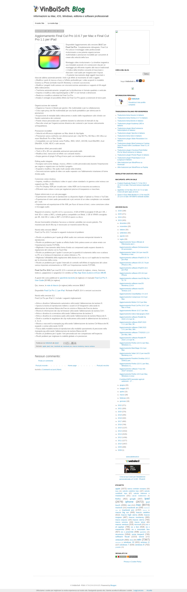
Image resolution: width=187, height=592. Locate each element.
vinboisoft (119, 540)
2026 (120, 211)
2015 (120, 428)
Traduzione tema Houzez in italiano (130, 115)
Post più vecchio (103, 366)
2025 (120, 214)
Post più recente (42, 366)
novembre (124, 226)
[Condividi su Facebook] (72, 343)
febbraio (123, 398)
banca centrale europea (137, 489)
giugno (122, 385)
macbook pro (67, 346)
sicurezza (119, 534)
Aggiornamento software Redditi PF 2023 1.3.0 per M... (133, 339)
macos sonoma (121, 522)
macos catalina (143, 512)
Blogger (113, 585)
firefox (118, 499)
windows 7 (124, 545)
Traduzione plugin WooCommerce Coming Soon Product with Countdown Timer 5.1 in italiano (133, 145)
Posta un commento (45, 361)
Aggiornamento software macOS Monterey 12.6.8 (132, 284)
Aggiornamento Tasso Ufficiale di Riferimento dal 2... (132, 243)
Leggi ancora (138, 590)
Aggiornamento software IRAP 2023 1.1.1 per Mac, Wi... (133, 323)
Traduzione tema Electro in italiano (130, 121)
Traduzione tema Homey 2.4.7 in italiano (132, 118)
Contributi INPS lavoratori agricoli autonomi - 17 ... (132, 380)
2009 (120, 447)
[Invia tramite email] (64, 343)
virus (131, 540)
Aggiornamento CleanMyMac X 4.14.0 (134, 294)
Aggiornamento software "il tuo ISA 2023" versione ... (132, 370)
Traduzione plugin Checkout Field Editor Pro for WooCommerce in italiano (132, 151)
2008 (120, 450)
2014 (120, 431)
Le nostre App (53, 23)
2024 (120, 217)
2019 (120, 415)
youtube (118, 547)
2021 (120, 408)
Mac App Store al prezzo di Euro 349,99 (90, 273)
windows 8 (139, 545)
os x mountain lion (141, 529)
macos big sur (122, 512)
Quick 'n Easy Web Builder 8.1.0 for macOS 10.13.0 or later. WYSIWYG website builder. (133, 196)
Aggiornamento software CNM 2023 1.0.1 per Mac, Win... (133, 328)
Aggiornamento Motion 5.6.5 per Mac (133, 302)
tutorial (141, 537)
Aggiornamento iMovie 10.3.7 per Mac (134, 311)
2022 (120, 405)
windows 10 (129, 542)
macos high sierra (129, 515)
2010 (120, 444)
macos (145, 510)
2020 (120, 412)
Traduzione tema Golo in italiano (129, 136)
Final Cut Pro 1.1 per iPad (54, 290)
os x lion (135, 527)
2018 (120, 418)
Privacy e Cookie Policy (132, 562)
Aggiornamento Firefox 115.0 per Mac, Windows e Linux (134, 375)
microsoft (137, 524)
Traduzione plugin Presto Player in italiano (133, 155)
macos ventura (90, 346)
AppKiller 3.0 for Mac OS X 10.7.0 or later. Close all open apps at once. (132, 191)
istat (129, 505)
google (133, 499)
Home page (72, 366)
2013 (120, 434)
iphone (129, 501)
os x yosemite (127, 532)
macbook (118, 508)
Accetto (149, 590)
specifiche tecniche (67, 278)
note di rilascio (52, 285)
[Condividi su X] (70, 343)
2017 (120, 421)
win (139, 539)
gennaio (123, 401)
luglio (122, 239)
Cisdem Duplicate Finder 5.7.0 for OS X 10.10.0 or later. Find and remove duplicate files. (133, 185)
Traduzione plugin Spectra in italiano (131, 133)
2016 (120, 425)
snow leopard (138, 534)
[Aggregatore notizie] (132, 557)
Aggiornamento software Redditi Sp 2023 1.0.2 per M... (133, 318)
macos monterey (78, 346)
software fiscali (122, 537)
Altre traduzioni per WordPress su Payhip (132, 167)
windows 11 (145, 542)
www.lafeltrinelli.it (132, 457)
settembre (124, 233)
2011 (120, 441)
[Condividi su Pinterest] (75, 343)
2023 (120, 220)
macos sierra (138, 520)
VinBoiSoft (135, 99)
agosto (122, 236)
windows (118, 542)
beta (116, 491)
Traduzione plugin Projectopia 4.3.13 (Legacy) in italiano (131, 159)
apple (44, 346)
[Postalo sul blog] (67, 343)
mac (52, 346)
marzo (122, 395)
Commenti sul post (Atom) (51, 370)
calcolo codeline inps (131, 491)
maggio (123, 388)
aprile (122, 392)
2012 (120, 437)
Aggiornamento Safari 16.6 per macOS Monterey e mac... (134, 253)
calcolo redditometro (139, 496)
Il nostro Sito (39, 23)
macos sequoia (121, 520)
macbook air (58, 346)
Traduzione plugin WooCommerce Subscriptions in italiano (130, 129)
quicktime (143, 532)
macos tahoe (140, 522)
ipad (48, 346)
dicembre (123, 223)
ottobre (122, 230)
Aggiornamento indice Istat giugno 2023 (134, 314)
